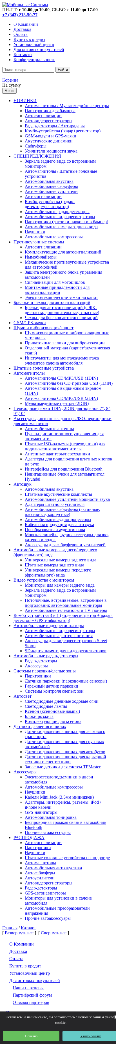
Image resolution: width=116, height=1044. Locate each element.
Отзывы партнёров (31, 1002)
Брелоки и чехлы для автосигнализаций (52, 302)
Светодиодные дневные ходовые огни (62, 701)
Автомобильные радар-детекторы (57, 211)
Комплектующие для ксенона (53, 721)
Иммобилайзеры (41, 257)
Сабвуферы (35, 146)
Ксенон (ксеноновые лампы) (52, 711)
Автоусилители (40, 877)
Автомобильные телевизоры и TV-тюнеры (66, 610)
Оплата (21, 34)
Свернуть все (53, 932)
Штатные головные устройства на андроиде (67, 857)
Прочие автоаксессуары (48, 832)
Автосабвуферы (40, 872)
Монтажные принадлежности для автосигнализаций (57, 290)
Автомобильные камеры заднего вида (61, 226)
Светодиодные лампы (46, 706)
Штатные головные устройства (44, 368)
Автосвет (23, 696)
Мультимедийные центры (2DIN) (57, 403)
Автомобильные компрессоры (54, 236)
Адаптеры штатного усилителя (54, 504)
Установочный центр (34, 44)
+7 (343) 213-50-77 (19, 14)
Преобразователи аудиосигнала (55, 529)
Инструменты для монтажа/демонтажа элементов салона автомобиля (62, 360)
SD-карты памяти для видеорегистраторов (65, 650)
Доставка (22, 29)
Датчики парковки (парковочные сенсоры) (66, 681)
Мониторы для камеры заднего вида (60, 585)
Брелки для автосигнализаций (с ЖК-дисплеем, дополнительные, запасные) (62, 310)
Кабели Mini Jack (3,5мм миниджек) (59, 797)
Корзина (10, 80)
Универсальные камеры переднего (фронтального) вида (58, 572)
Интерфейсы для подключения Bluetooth (63, 469)
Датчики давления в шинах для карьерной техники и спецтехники (65, 759)
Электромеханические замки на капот (61, 297)
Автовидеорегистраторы (48, 120)
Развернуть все (19, 932)
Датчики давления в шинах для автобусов (65, 751)
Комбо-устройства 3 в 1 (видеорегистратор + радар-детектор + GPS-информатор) (63, 618)
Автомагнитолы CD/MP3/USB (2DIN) (61, 398)
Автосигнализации (43, 115)
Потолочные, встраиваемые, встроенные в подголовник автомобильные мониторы (66, 603)
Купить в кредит (29, 39)
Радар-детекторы (41, 660)
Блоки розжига (39, 716)
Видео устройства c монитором (44, 580)
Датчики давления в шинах (40, 726)
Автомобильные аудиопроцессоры (58, 519)
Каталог (28, 927)
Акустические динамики (49, 141)
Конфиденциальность (34, 59)
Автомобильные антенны (49, 428)
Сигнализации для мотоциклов (55, 282)
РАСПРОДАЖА (29, 837)
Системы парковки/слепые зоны (45, 671)
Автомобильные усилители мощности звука (67, 499)
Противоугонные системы (39, 241)
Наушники (35, 231)
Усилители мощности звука (51, 151)
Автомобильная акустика (49, 181)
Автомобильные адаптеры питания (59, 635)
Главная (9, 927)
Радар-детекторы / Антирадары (55, 125)
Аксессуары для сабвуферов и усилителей (65, 544)
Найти (63, 70)
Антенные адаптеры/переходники (57, 453)
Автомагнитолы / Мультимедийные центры (67, 105)
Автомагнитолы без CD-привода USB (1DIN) (69, 383)
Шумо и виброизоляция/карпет (43, 327)
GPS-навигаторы (41, 812)
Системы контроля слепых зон (54, 691)
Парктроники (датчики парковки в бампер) (66, 221)
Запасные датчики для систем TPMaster (63, 766)
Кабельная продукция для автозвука (59, 524)
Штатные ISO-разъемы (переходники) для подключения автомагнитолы (65, 446)
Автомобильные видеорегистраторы (60, 216)
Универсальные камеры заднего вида (60, 559)
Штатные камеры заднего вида (54, 565)
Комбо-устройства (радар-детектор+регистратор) (50, 204)
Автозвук (23, 484)
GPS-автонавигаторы (45, 893)
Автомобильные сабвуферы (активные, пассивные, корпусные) (62, 512)
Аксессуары (36, 665)
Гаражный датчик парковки (51, 686)
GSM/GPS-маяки (30, 322)
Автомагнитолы (29, 373)
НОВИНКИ (25, 100)
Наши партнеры (28, 987)
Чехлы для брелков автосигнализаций (61, 317)
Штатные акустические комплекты (58, 494)
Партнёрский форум (32, 995)
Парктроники (38, 676)
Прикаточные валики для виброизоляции (65, 342)
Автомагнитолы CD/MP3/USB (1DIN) (61, 378)
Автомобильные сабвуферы (51, 186)
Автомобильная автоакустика (53, 867)
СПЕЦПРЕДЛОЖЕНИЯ (37, 156)
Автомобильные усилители (51, 191)
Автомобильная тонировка (51, 817)
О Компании (26, 24)
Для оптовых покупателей (39, 49)
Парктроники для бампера (50, 110)
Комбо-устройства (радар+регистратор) (63, 130)
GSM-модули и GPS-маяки (50, 135)
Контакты (23, 54)
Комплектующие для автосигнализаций (63, 252)
